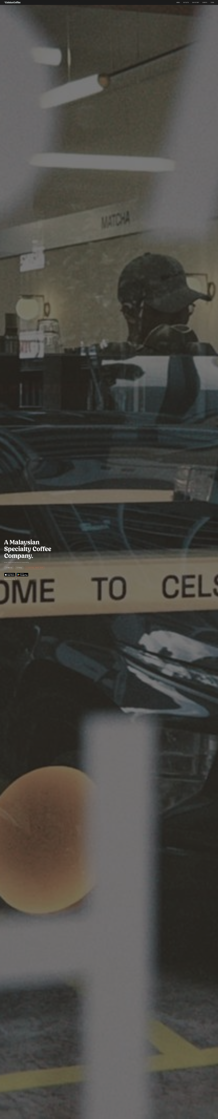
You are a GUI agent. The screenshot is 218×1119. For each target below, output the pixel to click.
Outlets (186, 2)
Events (205, 2)
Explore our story (9, 579)
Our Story (195, 2)
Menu (178, 2)
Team (212, 2)
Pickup (20, 567)
